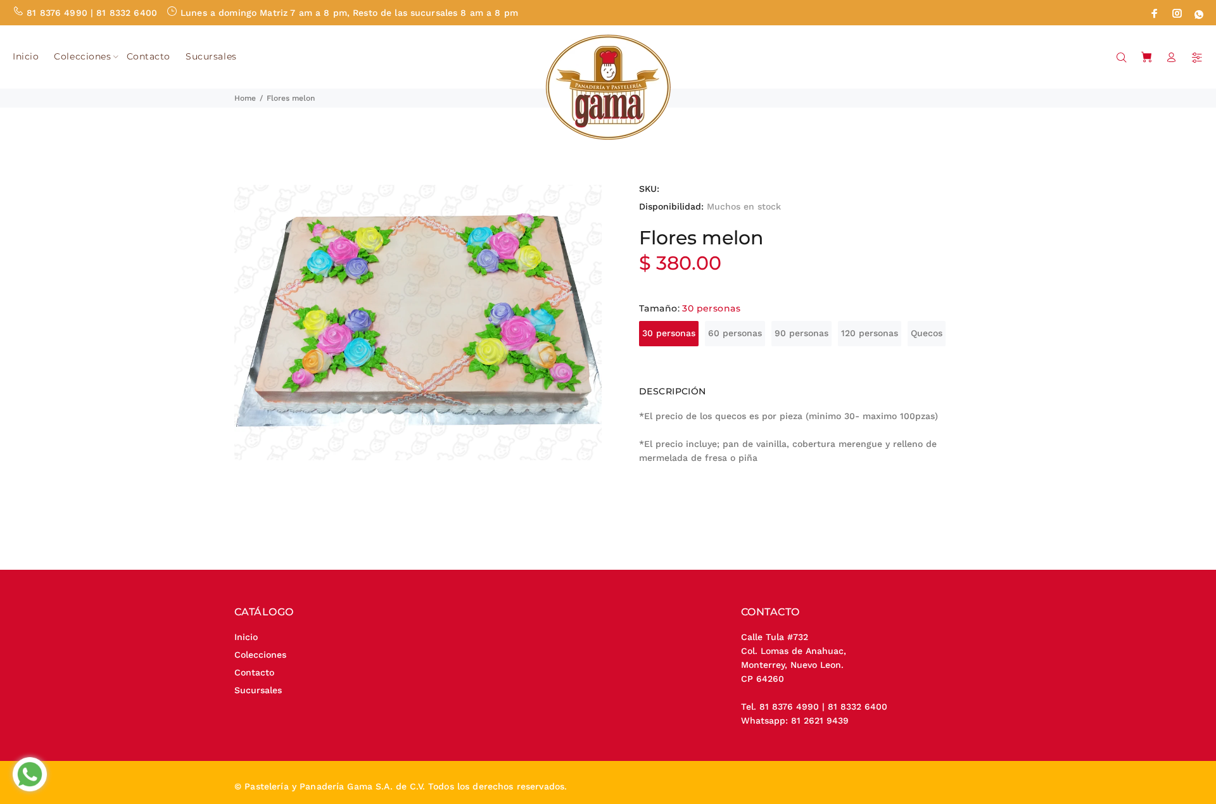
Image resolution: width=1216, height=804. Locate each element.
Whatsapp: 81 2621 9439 (795, 720)
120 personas (869, 333)
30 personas (668, 333)
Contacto (254, 672)
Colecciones (260, 655)
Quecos (926, 333)
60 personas (735, 333)
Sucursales (258, 690)
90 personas (801, 333)
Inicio (246, 637)
